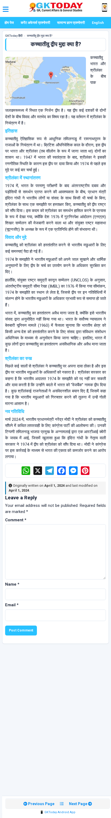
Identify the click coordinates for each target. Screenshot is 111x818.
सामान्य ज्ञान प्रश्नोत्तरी (71, 23)
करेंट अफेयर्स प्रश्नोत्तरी (35, 23)
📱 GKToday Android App (57, 812)
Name (12, 584)
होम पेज (9, 23)
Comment (15, 520)
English (98, 23)
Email (12, 605)
